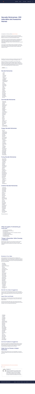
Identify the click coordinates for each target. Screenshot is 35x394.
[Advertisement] (12, 11)
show (6, 67)
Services (16, 1)
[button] (33, 1)
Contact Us (29, 1)
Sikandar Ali (8, 369)
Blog (20, 1)
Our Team (24, 1)
